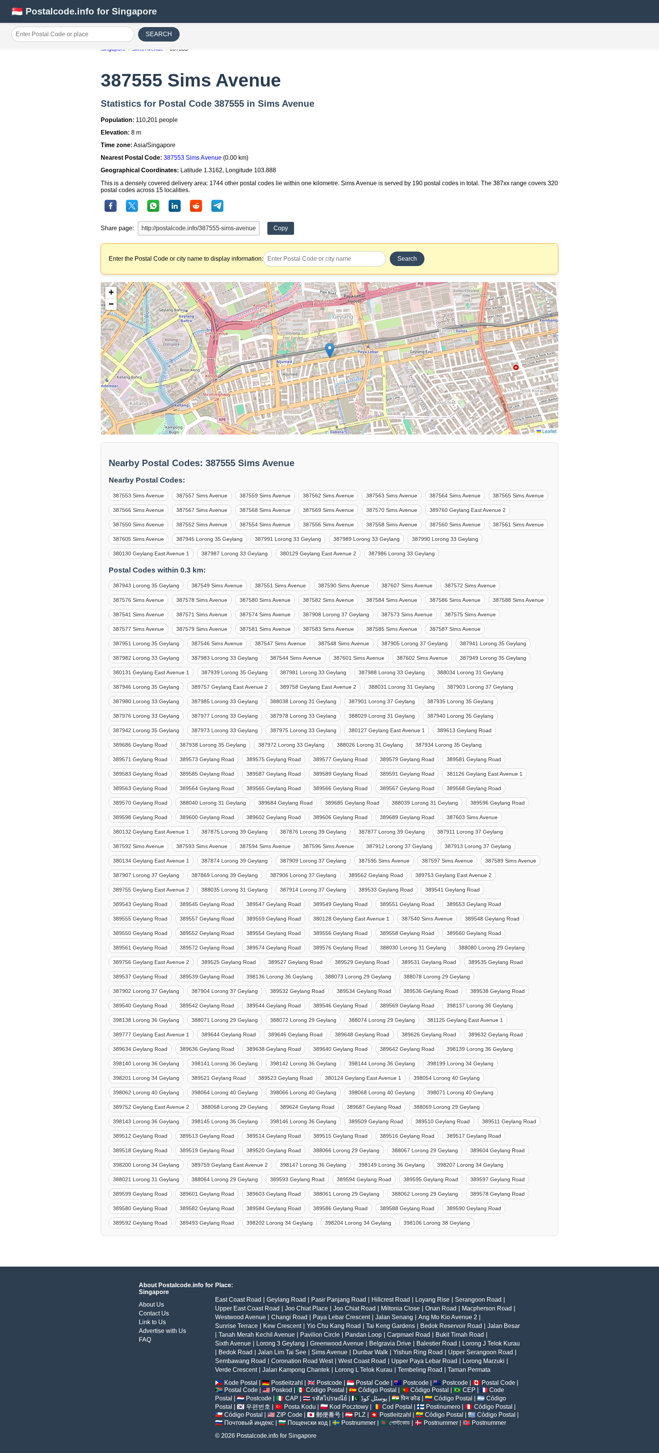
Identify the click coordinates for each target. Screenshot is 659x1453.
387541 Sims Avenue (138, 614)
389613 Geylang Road (464, 730)
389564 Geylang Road (207, 788)
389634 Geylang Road (140, 1049)
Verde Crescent (236, 1369)
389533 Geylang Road (385, 890)
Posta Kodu (300, 1406)
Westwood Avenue (240, 1317)
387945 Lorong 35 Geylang (209, 539)
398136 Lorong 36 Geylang (279, 976)
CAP (291, 1398)
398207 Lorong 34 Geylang (470, 1165)
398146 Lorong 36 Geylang (303, 1121)
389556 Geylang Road (340, 933)
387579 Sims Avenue (201, 629)
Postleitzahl (287, 1382)
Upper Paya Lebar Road (424, 1361)
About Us (151, 1304)
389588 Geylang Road (407, 1208)
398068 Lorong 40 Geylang (382, 1092)
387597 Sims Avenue (447, 861)
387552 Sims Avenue (201, 524)
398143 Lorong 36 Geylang (146, 1121)
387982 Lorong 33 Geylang (146, 658)
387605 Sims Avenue (138, 539)
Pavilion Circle (320, 1334)
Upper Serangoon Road (480, 1352)
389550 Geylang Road (140, 933)
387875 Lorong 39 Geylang (234, 832)
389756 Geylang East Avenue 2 (151, 962)
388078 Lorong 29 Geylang (436, 976)
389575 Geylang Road (273, 759)
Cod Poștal (397, 1406)
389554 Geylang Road (273, 933)
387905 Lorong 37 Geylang (414, 643)
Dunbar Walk (370, 1352)
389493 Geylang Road (207, 1223)
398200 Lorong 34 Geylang (146, 1165)
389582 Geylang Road (207, 1208)
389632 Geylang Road (495, 1034)
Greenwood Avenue (337, 1343)
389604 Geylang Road (497, 1150)
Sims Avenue (329, 1352)
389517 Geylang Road (474, 1136)
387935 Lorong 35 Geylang (460, 701)
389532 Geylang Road (297, 991)
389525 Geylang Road (228, 962)
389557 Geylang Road (207, 919)
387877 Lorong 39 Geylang (391, 832)
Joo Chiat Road (354, 1308)
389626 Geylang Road (429, 1034)
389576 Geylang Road (340, 948)
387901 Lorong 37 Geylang (382, 701)
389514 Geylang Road (273, 1136)
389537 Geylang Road (140, 976)
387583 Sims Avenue (328, 629)
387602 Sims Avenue (422, 658)
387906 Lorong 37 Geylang (303, 875)
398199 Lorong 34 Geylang (460, 1063)
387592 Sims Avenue (138, 846)
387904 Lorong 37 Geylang (224, 991)
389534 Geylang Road (364, 991)
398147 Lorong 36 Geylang (313, 1165)
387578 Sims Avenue (201, 600)
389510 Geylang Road (442, 1121)
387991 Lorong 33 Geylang (288, 539)
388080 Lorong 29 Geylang (491, 948)
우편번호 (258, 1406)
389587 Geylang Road (273, 774)
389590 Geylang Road (474, 1208)
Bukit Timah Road (460, 1334)
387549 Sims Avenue (217, 585)
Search (407, 258)
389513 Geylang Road (207, 1136)
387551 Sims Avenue (280, 585)
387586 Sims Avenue (455, 600)
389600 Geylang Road (207, 817)
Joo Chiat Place (306, 1308)
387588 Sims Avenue (518, 600)
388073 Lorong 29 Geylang (358, 976)
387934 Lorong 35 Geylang (448, 745)
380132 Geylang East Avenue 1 (151, 832)
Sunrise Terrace (236, 1326)
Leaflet (548, 431)
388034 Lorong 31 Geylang (470, 672)
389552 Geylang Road (207, 933)
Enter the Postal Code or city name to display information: (186, 258)
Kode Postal (240, 1382)
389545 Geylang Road (207, 904)
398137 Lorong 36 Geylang (480, 1005)
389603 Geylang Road (273, 1194)
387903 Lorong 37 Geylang (480, 687)
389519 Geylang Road (207, 1150)
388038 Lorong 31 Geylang (303, 701)
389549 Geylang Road (340, 904)
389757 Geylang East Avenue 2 (229, 687)
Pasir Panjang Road (338, 1299)
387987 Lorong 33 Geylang (234, 553)
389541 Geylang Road (452, 890)
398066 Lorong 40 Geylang (303, 1092)
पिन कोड (410, 1398)
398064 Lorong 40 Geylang (224, 1092)
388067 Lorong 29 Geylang (425, 1150)
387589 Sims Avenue (510, 861)
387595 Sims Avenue (384, 861)
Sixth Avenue (233, 1343)
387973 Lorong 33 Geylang (224, 730)
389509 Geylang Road (376, 1121)
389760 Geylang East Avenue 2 (467, 510)
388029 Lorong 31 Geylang (382, 716)
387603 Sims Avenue (472, 817)
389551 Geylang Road (407, 904)
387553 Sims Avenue (193, 157)
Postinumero (443, 1406)
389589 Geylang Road (340, 774)
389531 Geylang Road (429, 962)
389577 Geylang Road (340, 759)
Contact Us (154, 1313)
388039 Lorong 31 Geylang (425, 803)
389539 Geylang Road (207, 976)
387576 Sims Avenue (138, 600)
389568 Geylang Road (474, 788)
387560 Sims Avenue (455, 524)
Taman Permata (469, 1369)
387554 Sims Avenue (265, 524)
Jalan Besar (503, 1326)
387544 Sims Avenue (295, 658)
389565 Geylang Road (273, 788)
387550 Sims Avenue (138, 524)
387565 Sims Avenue (518, 495)
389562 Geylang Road (376, 875)
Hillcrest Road (390, 1299)
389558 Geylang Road (407, 933)
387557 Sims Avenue (201, 495)
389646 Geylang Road (295, 1034)
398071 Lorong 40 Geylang (460, 1092)
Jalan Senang (394, 1317)
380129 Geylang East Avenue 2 (318, 553)
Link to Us (152, 1322)
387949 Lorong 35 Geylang (493, 658)
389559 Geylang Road (273, 919)
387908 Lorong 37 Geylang (336, 614)
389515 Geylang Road (340, 1136)
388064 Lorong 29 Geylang (224, 1179)
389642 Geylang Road (407, 1049)
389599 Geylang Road (140, 1194)
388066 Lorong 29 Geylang (346, 1150)
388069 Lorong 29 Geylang (446, 1107)
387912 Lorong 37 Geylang (399, 846)
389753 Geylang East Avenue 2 (453, 875)
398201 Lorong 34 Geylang (146, 1078)
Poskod (282, 1390)
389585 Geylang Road (207, 774)
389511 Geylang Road (509, 1121)
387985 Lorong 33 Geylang (224, 701)
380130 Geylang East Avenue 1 (151, 553)
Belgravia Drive (390, 1343)
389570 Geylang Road (140, 803)
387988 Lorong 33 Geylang (391, 672)
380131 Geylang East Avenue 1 (151, 672)
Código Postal (325, 1390)
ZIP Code (289, 1414)
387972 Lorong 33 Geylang (291, 745)
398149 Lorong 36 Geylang (391, 1165)
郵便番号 (328, 1414)
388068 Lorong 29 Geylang (234, 1107)
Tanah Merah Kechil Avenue (257, 1334)
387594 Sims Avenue (265, 846)
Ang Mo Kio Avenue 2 (447, 1317)
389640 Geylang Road (340, 1049)
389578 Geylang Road (497, 1194)
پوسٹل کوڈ (374, 1398)
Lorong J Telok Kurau (491, 1343)
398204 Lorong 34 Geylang (358, 1223)
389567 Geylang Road (407, 788)
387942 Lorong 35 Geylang (146, 730)
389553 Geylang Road (474, 904)
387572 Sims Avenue (470, 585)
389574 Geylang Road (273, 948)
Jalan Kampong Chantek (296, 1369)
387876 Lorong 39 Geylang (313, 832)
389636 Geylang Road (207, 1049)
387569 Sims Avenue (328, 510)
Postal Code (372, 1382)
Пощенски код (308, 1422)
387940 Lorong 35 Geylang (460, 716)
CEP (469, 1390)
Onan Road (440, 1308)
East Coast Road (238, 1299)
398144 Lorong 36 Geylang (382, 1063)
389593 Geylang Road (297, 1179)
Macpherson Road (487, 1308)
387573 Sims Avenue (406, 614)
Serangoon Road (478, 1299)
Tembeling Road (420, 1369)
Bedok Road (235, 1352)
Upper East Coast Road (247, 1308)
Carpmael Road (408, 1334)
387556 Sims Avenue (328, 524)
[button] (329, 350)
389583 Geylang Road (140, 774)
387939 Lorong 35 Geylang (234, 672)
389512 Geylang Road (140, 1136)
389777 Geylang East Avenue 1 (151, 1034)
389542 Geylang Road (207, 1005)
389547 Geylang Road (273, 904)
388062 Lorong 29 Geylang (425, 1194)
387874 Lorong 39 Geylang (234, 861)
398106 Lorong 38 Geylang (436, 1223)
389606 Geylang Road (340, 817)
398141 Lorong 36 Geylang (224, 1063)
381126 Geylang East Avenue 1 (484, 774)
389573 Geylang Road (207, 759)
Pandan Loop (363, 1334)
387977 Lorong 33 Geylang (224, 716)
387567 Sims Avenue (201, 510)
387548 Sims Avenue (343, 643)
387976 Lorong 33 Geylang (146, 716)
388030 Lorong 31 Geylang (413, 948)
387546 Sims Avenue (217, 643)
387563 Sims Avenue (391, 495)
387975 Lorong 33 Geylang (303, 730)
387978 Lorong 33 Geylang (303, 716)
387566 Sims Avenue (138, 510)
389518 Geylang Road (140, 1150)
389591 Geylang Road (407, 774)
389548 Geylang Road (492, 919)
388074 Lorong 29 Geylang (382, 1020)
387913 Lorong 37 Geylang (478, 846)
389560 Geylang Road (474, 933)
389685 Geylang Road (352, 803)
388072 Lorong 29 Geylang (303, 1020)
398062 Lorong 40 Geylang (146, 1092)
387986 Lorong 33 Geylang (401, 553)
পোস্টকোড (399, 1422)
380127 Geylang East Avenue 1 (387, 730)
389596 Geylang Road (497, 803)
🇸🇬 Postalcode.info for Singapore (84, 11)
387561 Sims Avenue (518, 524)
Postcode (329, 1382)
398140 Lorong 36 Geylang (146, 1063)
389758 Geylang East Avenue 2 (318, 687)
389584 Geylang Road (273, 1208)
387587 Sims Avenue (455, 629)
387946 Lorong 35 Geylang (146, 687)
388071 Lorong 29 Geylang (224, 1020)
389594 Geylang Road (364, 1179)
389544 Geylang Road (273, 1005)
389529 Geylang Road (362, 962)
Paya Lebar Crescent (341, 1317)
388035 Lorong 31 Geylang (234, 890)
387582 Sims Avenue (328, 600)
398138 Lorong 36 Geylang (146, 1020)
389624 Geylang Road (307, 1107)
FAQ (145, 1339)
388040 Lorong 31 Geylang (213, 803)
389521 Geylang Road (218, 1078)
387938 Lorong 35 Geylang (213, 745)
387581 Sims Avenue (265, 629)
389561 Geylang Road (140, 948)
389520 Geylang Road (273, 1150)
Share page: (117, 228)
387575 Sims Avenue (470, 614)
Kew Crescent (282, 1326)
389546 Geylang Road (340, 1005)
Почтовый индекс (249, 1422)
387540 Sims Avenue (427, 919)
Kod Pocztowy (349, 1406)
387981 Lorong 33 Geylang (313, 672)
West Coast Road (362, 1361)
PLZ (360, 1414)
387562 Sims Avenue (328, 495)
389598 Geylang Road (140, 817)
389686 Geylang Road (140, 745)
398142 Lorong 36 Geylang (303, 1063)
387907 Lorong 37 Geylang (146, 875)
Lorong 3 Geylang (280, 1343)
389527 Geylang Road (295, 962)
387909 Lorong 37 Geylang (313, 861)
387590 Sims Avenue (343, 585)
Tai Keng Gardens (390, 1326)
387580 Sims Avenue (265, 600)
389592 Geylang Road (140, 1223)
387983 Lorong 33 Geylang (224, 658)
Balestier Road (436, 1343)
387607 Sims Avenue (406, 585)
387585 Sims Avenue (391, 629)
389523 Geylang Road (285, 1078)
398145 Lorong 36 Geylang (224, 1121)
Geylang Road (286, 1299)
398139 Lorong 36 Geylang (480, 1049)
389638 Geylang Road (273, 1049)
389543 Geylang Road (140, 904)
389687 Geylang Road (374, 1107)
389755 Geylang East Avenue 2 (151, 890)
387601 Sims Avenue (358, 658)
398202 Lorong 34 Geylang (279, 1223)
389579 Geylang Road (407, 759)
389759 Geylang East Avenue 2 (229, 1165)
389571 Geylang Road (140, 759)
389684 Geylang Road (285, 803)
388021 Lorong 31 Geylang (146, 1179)
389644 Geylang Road (228, 1034)
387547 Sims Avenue (280, 643)
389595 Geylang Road (430, 1179)
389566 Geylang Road (340, 788)
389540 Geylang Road (140, 1005)
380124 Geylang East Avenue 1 (363, 1078)
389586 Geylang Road (340, 1208)
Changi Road (289, 1317)
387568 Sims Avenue (265, 510)
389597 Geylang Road (497, 1179)
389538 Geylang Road (497, 991)
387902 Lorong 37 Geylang (146, 991)
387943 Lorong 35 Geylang (146, 585)
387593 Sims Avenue (201, 846)
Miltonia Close (400, 1308)
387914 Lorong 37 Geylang (313, 890)
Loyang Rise (432, 1299)
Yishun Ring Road (418, 1352)
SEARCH (159, 34)
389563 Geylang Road (140, 788)
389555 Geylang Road (140, 919)
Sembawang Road (240, 1361)
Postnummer (358, 1422)
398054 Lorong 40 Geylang (446, 1078)
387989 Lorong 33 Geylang (366, 539)
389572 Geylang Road (207, 948)
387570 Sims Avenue (391, 510)
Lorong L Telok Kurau (363, 1369)
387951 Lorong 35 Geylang (146, 643)
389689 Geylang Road (407, 817)
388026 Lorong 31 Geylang (370, 745)
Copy (280, 228)
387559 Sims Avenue (265, 495)
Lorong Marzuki (484, 1361)
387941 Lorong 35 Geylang (493, 643)
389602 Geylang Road (273, 817)
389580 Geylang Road (140, 1208)
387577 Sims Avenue (138, 629)
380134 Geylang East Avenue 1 (151, 861)
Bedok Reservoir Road (451, 1326)
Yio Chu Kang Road (334, 1326)
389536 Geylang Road (430, 991)
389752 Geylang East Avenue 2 (151, 1107)
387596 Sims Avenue (328, 846)
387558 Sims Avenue (391, 524)
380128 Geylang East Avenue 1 (351, 919)
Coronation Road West (302, 1361)
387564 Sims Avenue (455, 495)
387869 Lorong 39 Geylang (224, 875)
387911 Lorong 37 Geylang (470, 832)
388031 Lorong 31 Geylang (401, 687)
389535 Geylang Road (495, 962)
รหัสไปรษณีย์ (329, 1398)
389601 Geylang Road (207, 1194)
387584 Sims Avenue (391, 600)
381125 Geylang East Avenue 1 (465, 1020)
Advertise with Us (162, 1331)
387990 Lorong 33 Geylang (445, 539)
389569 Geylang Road (407, 1005)
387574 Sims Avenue (265, 614)
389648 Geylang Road (362, 1034)
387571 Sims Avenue (201, 614)
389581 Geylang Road (474, 759)
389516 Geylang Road (407, 1136)
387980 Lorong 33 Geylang (146, 701)
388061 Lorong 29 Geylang (346, 1194)
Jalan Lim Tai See (282, 1352)
